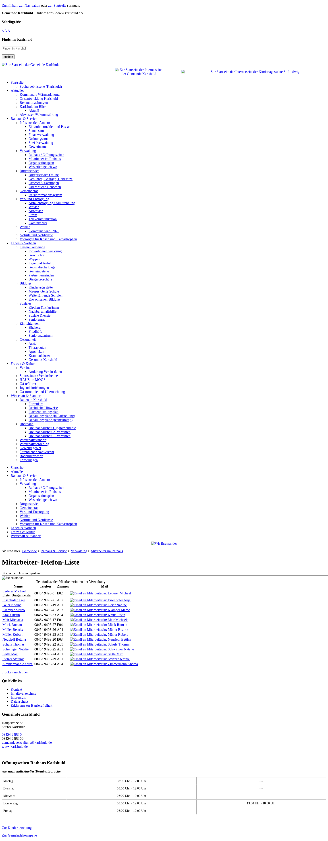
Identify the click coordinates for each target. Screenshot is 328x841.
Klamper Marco (13, 610)
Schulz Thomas (13, 644)
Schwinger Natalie (15, 649)
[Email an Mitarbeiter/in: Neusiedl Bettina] (100, 639)
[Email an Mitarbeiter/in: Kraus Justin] (97, 615)
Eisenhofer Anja (13, 600)
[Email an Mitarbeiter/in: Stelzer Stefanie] (100, 659)
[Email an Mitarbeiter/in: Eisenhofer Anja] (100, 600)
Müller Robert (12, 634)
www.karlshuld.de (15, 746)
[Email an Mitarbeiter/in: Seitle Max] (96, 654)
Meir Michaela (12, 620)
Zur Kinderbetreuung (17, 828)
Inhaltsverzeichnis (23, 693)
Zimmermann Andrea (17, 664)
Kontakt (16, 689)
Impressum (18, 697)
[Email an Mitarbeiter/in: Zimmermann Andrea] (104, 664)
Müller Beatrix (12, 629)
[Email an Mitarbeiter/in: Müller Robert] (99, 634)
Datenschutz (19, 701)
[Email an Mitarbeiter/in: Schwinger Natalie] (102, 649)
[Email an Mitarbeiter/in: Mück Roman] (98, 625)
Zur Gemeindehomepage (19, 835)
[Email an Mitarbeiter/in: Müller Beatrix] (99, 629)
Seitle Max (10, 654)
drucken (7, 672)
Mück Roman (12, 625)
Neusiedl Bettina (14, 639)
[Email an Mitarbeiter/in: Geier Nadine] (98, 605)
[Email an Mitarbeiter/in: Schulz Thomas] (100, 644)
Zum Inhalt (9, 5)
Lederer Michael (14, 591)
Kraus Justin (11, 615)
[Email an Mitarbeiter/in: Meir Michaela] (99, 620)
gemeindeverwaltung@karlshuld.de (27, 742)
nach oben (21, 672)
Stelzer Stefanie (13, 659)
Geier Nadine (11, 605)
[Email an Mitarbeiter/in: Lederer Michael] (100, 593)
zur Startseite (57, 5)
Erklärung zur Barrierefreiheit (31, 705)
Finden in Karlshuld (17, 39)
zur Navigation (29, 5)
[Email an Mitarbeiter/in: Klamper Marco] (100, 610)
